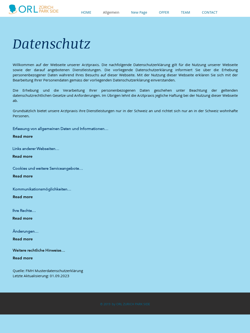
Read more (23, 136)
